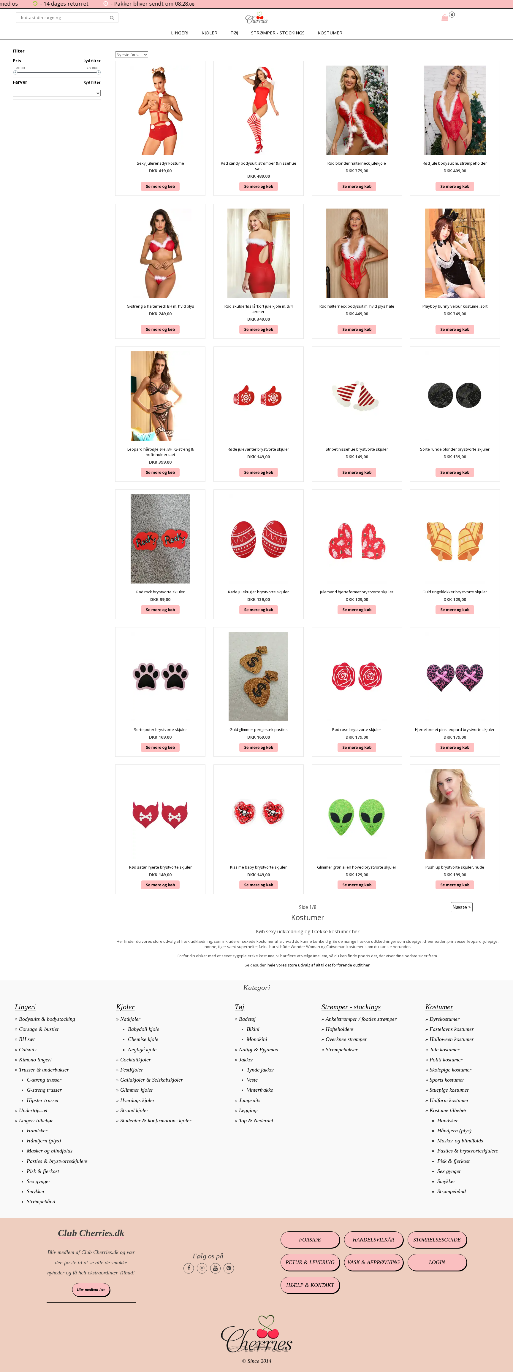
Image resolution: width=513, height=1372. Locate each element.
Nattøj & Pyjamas (258, 1050)
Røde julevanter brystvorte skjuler (258, 449)
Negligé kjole (142, 1050)
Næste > (461, 907)
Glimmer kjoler (136, 1090)
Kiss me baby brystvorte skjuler (258, 867)
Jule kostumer (445, 1050)
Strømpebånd (41, 1201)
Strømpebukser (342, 1050)
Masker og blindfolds (49, 1151)
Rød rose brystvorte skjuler (356, 729)
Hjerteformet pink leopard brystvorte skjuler (455, 729)
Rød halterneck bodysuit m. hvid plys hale (356, 306)
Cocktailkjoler (135, 1060)
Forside (310, 1240)
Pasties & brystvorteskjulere (57, 1161)
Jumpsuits (249, 1100)
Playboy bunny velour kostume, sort (454, 306)
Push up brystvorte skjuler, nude (454, 867)
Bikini (253, 1029)
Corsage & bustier (39, 1029)
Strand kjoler (134, 1110)
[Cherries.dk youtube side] (215, 1268)
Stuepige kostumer (449, 1090)
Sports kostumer (447, 1080)
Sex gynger (38, 1181)
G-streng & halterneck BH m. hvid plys (160, 306)
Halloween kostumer (452, 1039)
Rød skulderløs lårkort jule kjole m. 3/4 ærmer (258, 308)
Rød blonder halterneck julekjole (356, 163)
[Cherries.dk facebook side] (188, 1268)
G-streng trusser (44, 1090)
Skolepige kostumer (450, 1070)
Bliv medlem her (91, 1289)
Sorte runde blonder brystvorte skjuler (455, 449)
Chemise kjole (143, 1039)
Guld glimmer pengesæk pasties (258, 729)
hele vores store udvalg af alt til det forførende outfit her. (318, 965)
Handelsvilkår (373, 1240)
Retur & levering (310, 1262)
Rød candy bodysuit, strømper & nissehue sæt (258, 165)
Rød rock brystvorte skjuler (160, 591)
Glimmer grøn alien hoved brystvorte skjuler (356, 867)
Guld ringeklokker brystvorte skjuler (454, 591)
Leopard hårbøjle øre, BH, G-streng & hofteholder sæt (160, 451)
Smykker (36, 1191)
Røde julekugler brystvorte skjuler (258, 591)
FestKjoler (131, 1070)
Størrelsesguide (437, 1240)
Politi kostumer (446, 1060)
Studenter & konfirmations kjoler (155, 1120)
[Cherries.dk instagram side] (202, 1268)
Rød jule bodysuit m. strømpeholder (455, 163)
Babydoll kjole (143, 1029)
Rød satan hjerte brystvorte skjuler (160, 867)
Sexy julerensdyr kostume (160, 163)
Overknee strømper (346, 1039)
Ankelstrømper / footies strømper (361, 1019)
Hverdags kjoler (137, 1100)
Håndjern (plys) (44, 1141)
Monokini (257, 1039)
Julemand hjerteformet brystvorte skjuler (356, 591)
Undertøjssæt (33, 1110)
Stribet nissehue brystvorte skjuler (357, 449)
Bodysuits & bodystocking (47, 1019)
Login (437, 1262)
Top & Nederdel (256, 1120)
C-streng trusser (44, 1080)
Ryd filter (92, 60)
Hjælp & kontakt (310, 1285)
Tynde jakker (260, 1070)
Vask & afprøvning (373, 1262)
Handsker (37, 1130)
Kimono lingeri (35, 1060)
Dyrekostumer (445, 1019)
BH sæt (27, 1039)
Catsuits (28, 1050)
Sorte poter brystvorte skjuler (160, 729)
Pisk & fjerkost (43, 1171)
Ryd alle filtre (87, 51)
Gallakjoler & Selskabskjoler (151, 1080)
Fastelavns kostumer (452, 1029)
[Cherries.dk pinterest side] (229, 1268)
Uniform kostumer (449, 1100)
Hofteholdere (340, 1029)
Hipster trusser (43, 1100)
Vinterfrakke (260, 1090)
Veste (252, 1080)
